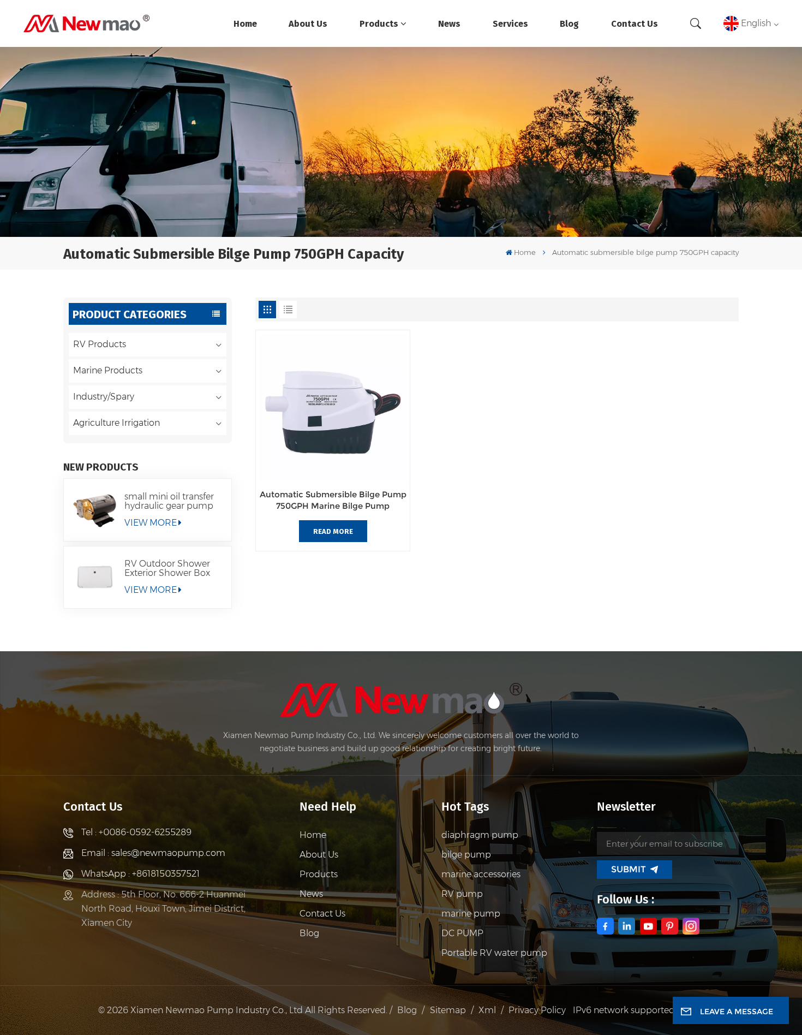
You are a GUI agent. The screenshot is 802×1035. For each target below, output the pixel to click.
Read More (333, 531)
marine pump (470, 913)
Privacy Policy (537, 1010)
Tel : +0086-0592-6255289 (136, 832)
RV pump (462, 894)
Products (379, 23)
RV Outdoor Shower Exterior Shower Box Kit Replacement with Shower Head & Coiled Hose (171, 568)
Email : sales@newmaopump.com (153, 853)
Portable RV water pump (494, 953)
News (449, 23)
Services (510, 23)
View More (150, 523)
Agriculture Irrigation (116, 423)
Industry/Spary (103, 396)
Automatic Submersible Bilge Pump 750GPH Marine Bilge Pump (333, 500)
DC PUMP (462, 933)
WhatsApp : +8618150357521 (140, 874)
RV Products (99, 344)
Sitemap (448, 1010)
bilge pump (466, 854)
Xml (487, 1010)
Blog (569, 23)
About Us (308, 23)
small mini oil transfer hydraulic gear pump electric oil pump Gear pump (171, 501)
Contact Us (634, 23)
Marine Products (107, 370)
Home (245, 23)
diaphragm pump (479, 835)
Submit (628, 869)
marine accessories (480, 874)
